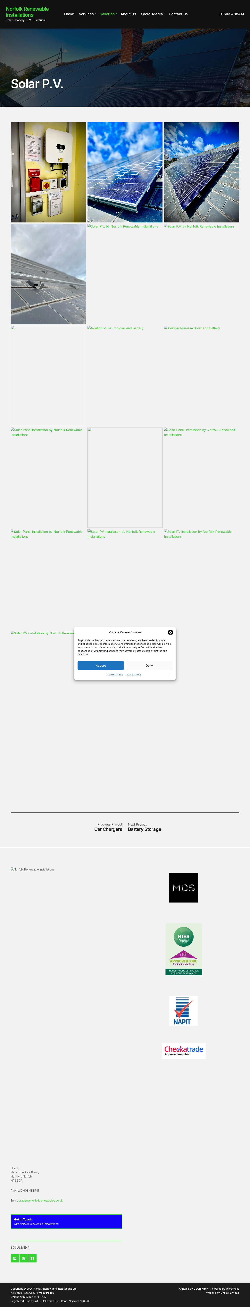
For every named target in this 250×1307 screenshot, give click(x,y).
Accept (101, 665)
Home (69, 14)
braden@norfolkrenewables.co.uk (41, 1200)
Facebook (32, 1258)
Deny (149, 665)
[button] (170, 632)
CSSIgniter (201, 1288)
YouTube (15, 1258)
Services (86, 14)
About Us (128, 14)
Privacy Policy (133, 674)
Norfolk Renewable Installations (27, 12)
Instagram (24, 1258)
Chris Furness (230, 1292)
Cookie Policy (115, 674)
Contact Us (178, 14)
